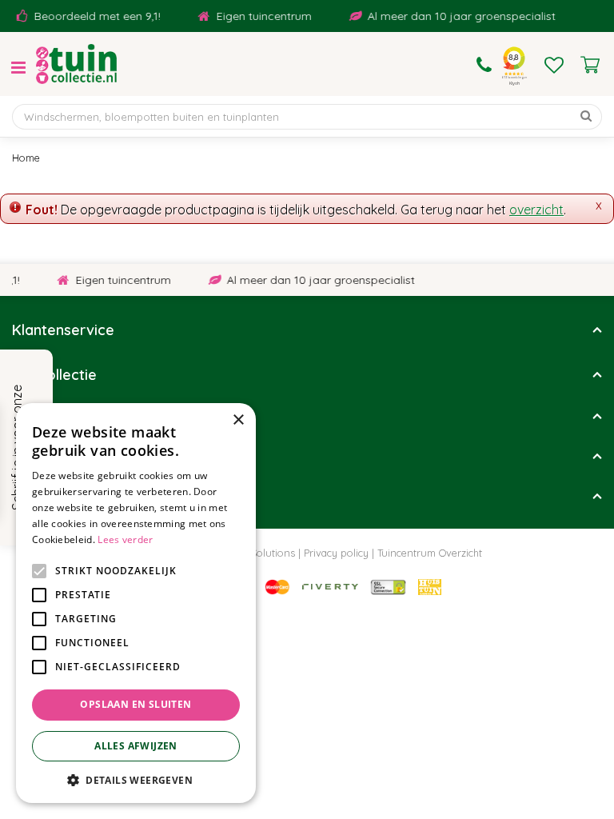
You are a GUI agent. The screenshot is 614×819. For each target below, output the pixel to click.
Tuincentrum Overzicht (429, 552)
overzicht (536, 210)
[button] (136, 779)
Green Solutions (257, 552)
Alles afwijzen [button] (135, 746)
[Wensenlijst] (554, 65)
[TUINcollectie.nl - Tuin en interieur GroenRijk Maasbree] (76, 64)
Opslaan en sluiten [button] (135, 704)
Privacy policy (336, 552)
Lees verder (125, 539)
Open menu (18, 68)
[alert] (136, 603)
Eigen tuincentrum (259, 16)
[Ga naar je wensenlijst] (554, 65)
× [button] (238, 420)
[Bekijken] (590, 65)
